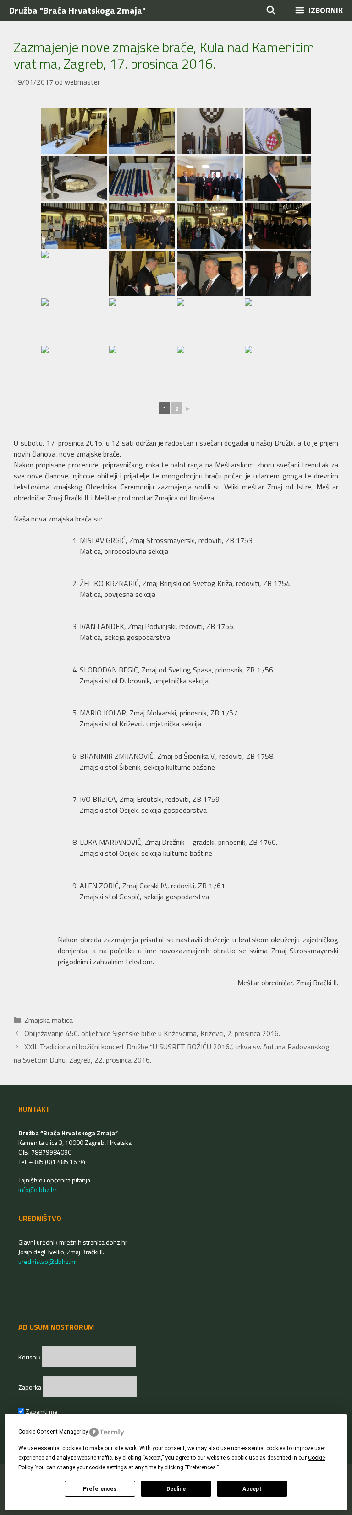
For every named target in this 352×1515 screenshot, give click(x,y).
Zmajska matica (48, 1020)
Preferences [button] (201, 1467)
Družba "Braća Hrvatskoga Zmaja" (77, 10)
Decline (176, 1489)
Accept (252, 1489)
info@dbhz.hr (37, 1189)
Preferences (99, 1489)
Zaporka (30, 1387)
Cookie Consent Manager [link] (49, 1432)
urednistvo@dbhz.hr (47, 1261)
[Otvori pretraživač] (271, 10)
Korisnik (30, 1357)
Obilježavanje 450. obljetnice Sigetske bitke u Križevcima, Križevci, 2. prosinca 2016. (152, 1033)
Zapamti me (41, 1411)
